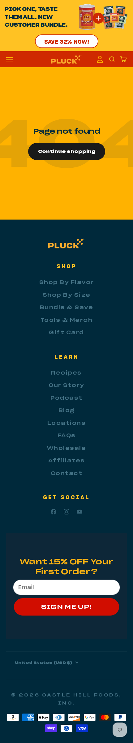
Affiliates (66, 460)
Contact (67, 473)
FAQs (67, 435)
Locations (66, 423)
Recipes (66, 373)
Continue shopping (66, 151)
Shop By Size (67, 295)
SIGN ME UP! (66, 607)
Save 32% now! (66, 41)
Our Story (66, 385)
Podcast (66, 398)
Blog (66, 410)
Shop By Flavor (66, 282)
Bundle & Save (66, 307)
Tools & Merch (67, 320)
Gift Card (66, 332)
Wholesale (66, 448)
